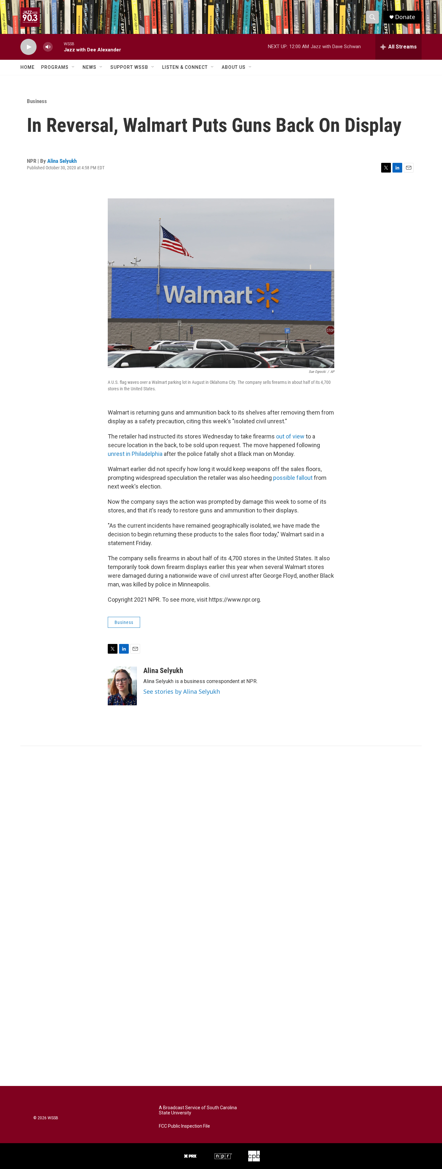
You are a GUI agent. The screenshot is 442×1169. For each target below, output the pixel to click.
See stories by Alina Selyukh (181, 691)
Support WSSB (129, 67)
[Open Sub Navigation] (73, 67)
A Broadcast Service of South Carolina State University (198, 1110)
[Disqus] (221, 833)
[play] (28, 47)
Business (37, 101)
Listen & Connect (185, 67)
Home (27, 67)
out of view (290, 436)
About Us (234, 67)
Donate (405, 17)
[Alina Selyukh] (122, 686)
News (89, 67)
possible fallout (293, 477)
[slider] (58, 46)
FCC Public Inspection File (184, 1126)
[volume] (47, 47)
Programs (55, 67)
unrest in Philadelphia (135, 453)
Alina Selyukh (62, 161)
